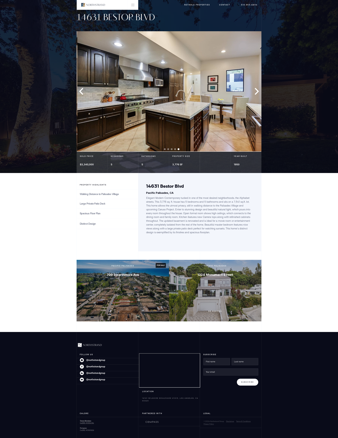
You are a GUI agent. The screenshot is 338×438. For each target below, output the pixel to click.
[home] (91, 5)
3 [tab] (172, 149)
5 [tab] (178, 149)
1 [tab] (165, 149)
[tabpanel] (169, 91)
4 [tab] (175, 149)
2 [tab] (168, 149)
